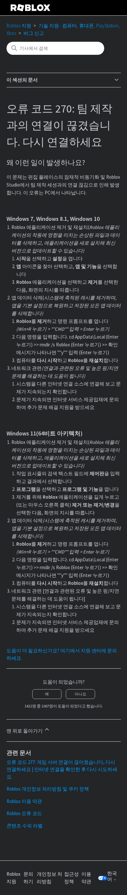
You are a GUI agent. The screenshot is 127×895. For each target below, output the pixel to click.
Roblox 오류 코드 (24, 813)
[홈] (31, 8)
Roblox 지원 (19, 26)
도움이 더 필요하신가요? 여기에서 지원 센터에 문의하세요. (62, 654)
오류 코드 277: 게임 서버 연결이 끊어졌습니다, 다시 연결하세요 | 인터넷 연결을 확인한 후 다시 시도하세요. (62, 769)
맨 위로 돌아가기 (25, 731)
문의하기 (28, 878)
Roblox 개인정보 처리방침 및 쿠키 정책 (48, 789)
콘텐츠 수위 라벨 (25, 826)
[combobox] (55, 48)
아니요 (80, 693)
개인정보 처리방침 (49, 878)
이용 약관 (86, 878)
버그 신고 (33, 33)
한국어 (112, 876)
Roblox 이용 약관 (24, 801)
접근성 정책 (71, 878)
